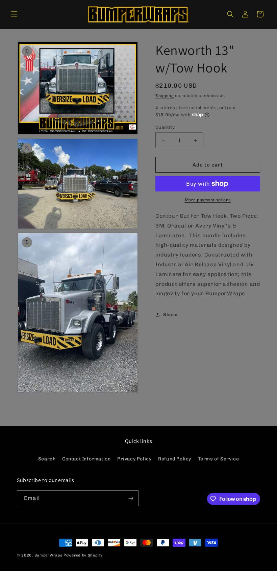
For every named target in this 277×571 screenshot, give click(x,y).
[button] (14, 14)
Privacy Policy (134, 459)
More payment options (208, 200)
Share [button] (170, 315)
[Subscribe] (130, 498)
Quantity (165, 127)
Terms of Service (218, 459)
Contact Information (86, 459)
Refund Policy (174, 459)
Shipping (164, 95)
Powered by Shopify (83, 555)
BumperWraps (48, 555)
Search (47, 459)
